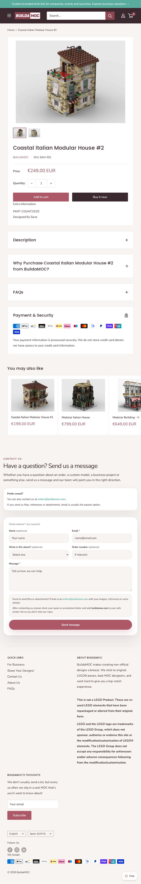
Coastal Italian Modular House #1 (32, 417)
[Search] (110, 16)
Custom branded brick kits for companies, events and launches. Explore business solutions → (70, 4)
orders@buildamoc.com (51, 499)
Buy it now (100, 197)
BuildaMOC (20, 157)
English (13, 833)
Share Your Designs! (20, 671)
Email (76, 531)
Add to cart (41, 197)
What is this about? (26, 547)
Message (14, 563)
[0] (130, 15)
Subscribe (19, 815)
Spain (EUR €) (38, 833)
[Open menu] (9, 15)
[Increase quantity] (51, 183)
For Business (16, 665)
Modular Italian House (76, 417)
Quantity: (19, 183)
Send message (71, 625)
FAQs (11, 689)
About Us (13, 683)
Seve (34, 217)
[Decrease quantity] (31, 183)
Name (18, 531)
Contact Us (14, 677)
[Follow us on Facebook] (9, 849)
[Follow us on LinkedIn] (23, 849)
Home (10, 30)
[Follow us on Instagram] (16, 849)
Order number (86, 547)
